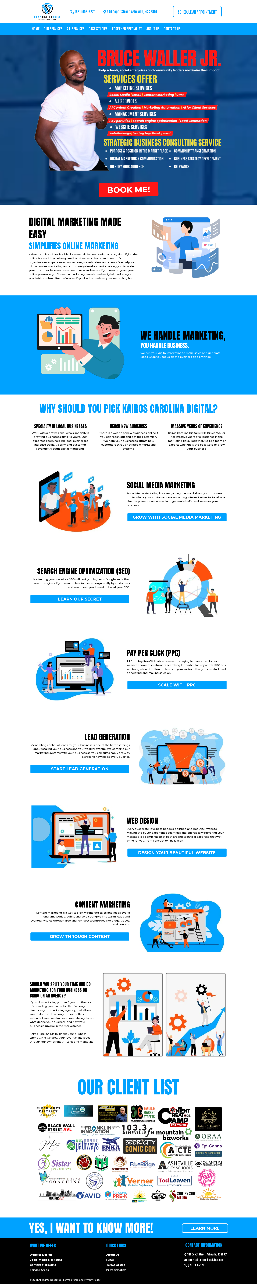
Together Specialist (127, 29)
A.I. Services (75, 29)
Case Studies (98, 29)
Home (36, 29)
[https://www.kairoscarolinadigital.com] (47, 11)
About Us (152, 29)
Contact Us (172, 29)
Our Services (53, 29)
